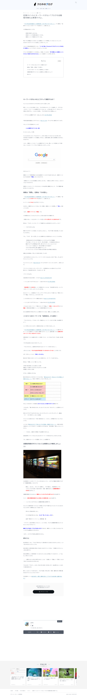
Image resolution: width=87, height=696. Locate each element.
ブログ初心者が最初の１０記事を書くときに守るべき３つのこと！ (39, 23)
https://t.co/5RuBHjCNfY (46, 277)
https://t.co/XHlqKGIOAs (50, 298)
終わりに (29, 74)
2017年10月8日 (51, 281)
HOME (11, 690)
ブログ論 (16, 690)
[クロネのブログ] (43, 4)
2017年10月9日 (48, 114)
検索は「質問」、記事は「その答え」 (35, 67)
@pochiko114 (37, 262)
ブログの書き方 (22, 690)
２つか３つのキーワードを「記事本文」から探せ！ (38, 69)
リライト (28, 690)
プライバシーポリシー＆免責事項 (16, 694)
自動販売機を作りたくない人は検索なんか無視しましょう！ (40, 71)
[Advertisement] (43, 89)
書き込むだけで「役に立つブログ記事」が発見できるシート (42, 424)
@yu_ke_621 (44, 120)
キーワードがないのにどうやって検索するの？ (37, 64)
